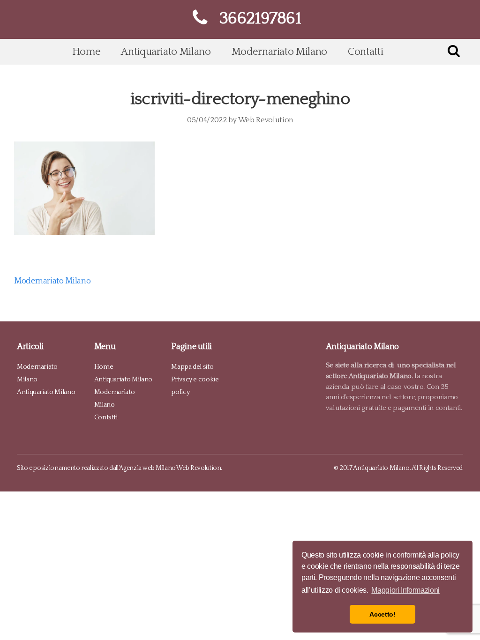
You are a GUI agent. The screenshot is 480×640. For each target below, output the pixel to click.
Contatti (365, 52)
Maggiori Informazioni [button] (405, 590)
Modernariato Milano (279, 52)
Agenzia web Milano (147, 468)
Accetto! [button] (382, 614)
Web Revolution (265, 120)
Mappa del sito (192, 367)
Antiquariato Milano (165, 52)
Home (86, 52)
